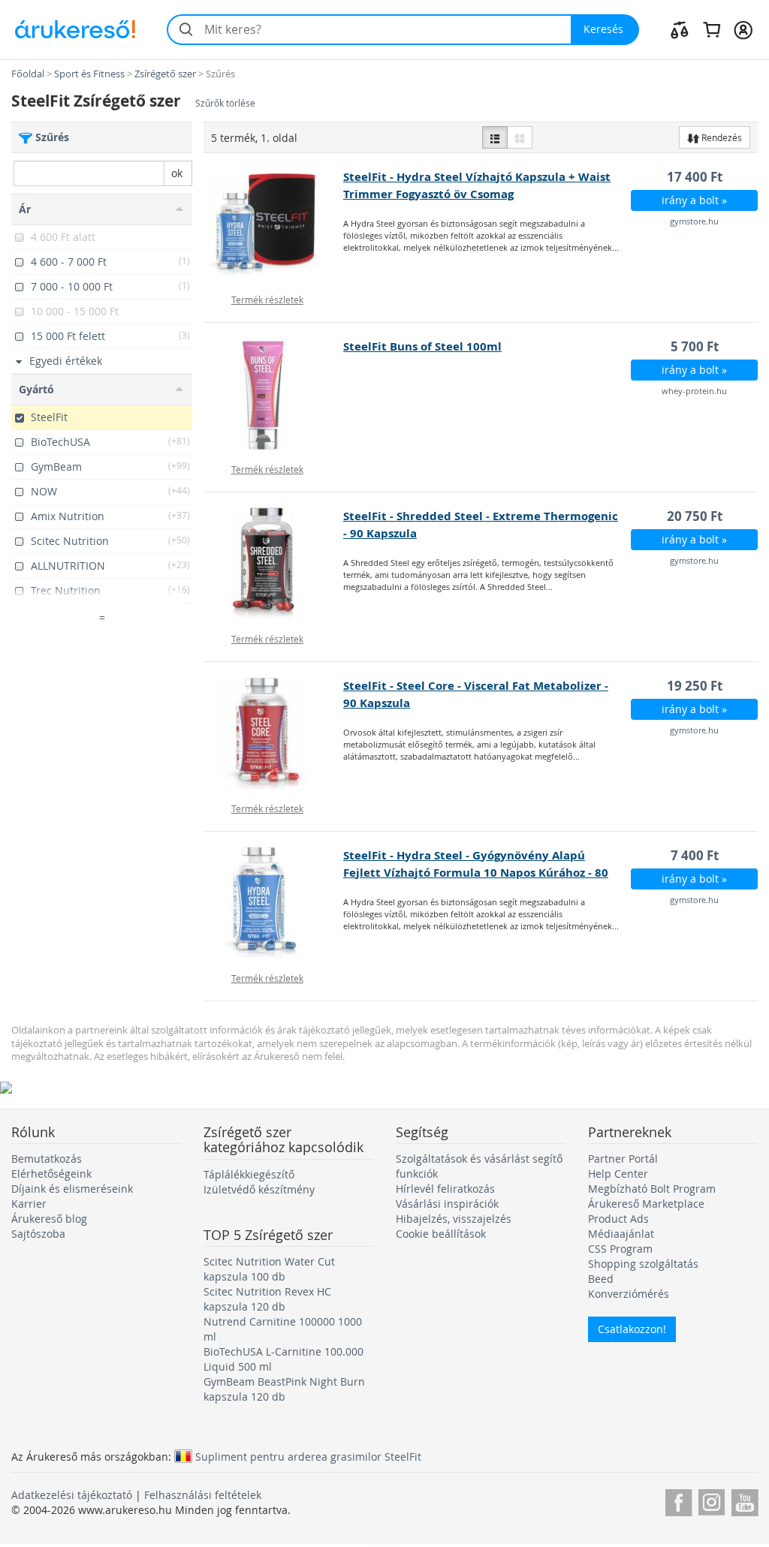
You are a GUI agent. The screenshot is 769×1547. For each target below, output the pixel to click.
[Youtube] (744, 1500)
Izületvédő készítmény (259, 1189)
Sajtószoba (38, 1233)
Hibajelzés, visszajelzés (453, 1218)
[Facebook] (678, 1500)
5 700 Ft (695, 346)
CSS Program (620, 1249)
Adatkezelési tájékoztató (71, 1495)
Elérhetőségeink (51, 1173)
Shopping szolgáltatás (643, 1264)
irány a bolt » (694, 200)
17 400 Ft (694, 176)
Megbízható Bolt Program (652, 1188)
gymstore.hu (694, 221)
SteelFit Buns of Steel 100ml (422, 346)
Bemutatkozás (46, 1158)
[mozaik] (519, 137)
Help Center (618, 1173)
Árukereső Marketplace (646, 1203)
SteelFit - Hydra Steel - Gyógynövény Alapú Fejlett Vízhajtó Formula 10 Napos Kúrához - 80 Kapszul (475, 872)
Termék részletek (267, 299)
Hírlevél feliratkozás (445, 1188)
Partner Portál (623, 1158)
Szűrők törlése (225, 103)
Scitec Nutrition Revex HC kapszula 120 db (267, 1299)
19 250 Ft (694, 685)
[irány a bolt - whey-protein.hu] (274, 394)
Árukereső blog (49, 1218)
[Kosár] (711, 29)
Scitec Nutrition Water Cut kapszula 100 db (269, 1269)
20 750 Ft (694, 516)
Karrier (29, 1203)
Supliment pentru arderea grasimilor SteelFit (308, 1456)
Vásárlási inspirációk (447, 1203)
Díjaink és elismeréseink (72, 1188)
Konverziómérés (628, 1294)
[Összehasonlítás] (679, 29)
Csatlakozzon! (632, 1329)
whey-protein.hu (694, 390)
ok (176, 173)
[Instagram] (711, 1500)
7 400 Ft (695, 855)
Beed (601, 1279)
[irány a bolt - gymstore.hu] (274, 224)
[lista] (495, 137)
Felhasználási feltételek (202, 1495)
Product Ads (618, 1218)
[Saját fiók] (743, 29)
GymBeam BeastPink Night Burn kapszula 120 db (284, 1389)
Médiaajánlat (621, 1233)
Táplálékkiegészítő (249, 1174)
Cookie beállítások (441, 1233)
